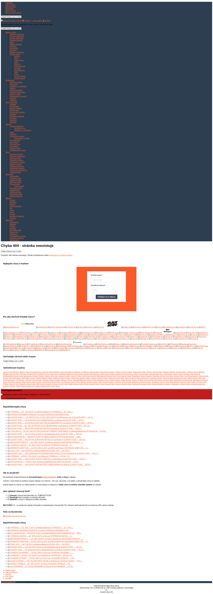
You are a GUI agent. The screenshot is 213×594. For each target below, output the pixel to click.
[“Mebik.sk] (198, 348)
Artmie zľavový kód (91, 384)
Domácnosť (14, 106)
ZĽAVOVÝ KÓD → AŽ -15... (80, 426)
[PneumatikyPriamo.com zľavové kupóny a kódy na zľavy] (101, 346)
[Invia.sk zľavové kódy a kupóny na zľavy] (193, 335)
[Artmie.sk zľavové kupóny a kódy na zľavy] (201, 337)
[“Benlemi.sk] (59, 348)
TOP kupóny (10, 5)
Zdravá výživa (15, 148)
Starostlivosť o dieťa (18, 150)
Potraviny (13, 234)
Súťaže (8, 574)
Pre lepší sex (15, 144)
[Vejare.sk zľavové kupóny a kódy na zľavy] (120, 335)
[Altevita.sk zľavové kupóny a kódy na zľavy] (108, 339)
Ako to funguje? (11, 572)
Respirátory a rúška (22, 138)
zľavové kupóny (157, 384)
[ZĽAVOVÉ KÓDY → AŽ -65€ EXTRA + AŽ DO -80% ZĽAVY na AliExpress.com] (39, 417)
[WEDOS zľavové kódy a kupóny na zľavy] (7, 335)
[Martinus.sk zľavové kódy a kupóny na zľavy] (171, 335)
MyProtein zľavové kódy (163, 380)
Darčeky (13, 202)
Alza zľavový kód (176, 376)
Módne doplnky (16, 44)
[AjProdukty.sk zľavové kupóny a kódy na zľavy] (156, 337)
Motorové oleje (15, 192)
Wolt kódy (20, 380)
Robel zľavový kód (33, 382)
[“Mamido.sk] (91, 348)
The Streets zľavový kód (69, 382)
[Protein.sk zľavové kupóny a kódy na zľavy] (130, 335)
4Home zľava (66, 380)
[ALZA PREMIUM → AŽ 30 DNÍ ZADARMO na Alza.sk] (29, 566)
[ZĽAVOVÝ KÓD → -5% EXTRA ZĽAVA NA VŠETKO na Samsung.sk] (35, 440)
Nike (16, 72)
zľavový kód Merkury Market (14, 372)
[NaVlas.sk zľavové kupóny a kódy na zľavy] (51, 346)
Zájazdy (13, 224)
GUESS (17, 64)
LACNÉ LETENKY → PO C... (71, 561)
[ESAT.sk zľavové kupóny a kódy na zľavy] (83, 335)
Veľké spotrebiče (16, 90)
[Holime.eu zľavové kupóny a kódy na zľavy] (132, 337)
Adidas (17, 56)
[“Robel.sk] (48, 348)
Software (13, 100)
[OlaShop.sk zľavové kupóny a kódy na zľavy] (8, 348)
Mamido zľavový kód (27, 384)
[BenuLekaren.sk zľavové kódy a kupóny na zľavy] (87, 333)
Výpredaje (9, 9)
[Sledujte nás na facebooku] (14, 516)
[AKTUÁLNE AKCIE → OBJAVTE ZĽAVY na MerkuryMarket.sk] (33, 437)
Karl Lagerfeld (19, 66)
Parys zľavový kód (107, 384)
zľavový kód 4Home (91, 374)
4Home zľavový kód (154, 372)
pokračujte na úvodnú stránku (60, 255)
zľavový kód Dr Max (132, 378)
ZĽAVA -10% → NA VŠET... (60, 451)
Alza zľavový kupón (62, 376)
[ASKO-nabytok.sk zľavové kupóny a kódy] (56, 327)
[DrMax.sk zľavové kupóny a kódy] (125, 327)
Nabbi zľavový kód (75, 384)
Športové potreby (16, 154)
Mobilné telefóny (16, 82)
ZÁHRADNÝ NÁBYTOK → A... (76, 448)
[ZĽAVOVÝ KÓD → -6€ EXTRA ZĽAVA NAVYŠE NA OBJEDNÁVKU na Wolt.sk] (39, 423)
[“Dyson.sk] (153, 348)
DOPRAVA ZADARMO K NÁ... (57, 415)
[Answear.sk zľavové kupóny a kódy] (181, 327)
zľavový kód (26, 386)
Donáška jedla (15, 230)
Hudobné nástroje (17, 216)
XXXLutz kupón (9, 380)
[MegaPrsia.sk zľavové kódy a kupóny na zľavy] (101, 333)
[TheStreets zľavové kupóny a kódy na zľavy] (41, 333)
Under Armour (19, 78)
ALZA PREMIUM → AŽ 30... (63, 566)
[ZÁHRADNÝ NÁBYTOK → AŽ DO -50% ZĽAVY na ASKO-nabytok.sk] (36, 448)
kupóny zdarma (9, 386)
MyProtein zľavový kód (173, 374)
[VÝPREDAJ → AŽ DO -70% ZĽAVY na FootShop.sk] (29, 555)
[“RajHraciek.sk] (118, 348)
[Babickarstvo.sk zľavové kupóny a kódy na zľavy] (71, 335)
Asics (16, 58)
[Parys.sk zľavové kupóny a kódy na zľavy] (80, 337)
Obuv (12, 42)
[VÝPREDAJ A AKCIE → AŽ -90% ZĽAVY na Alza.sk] (29, 445)
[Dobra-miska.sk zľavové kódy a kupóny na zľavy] (57, 335)
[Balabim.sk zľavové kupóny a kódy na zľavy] (69, 339)
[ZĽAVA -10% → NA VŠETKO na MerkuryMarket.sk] (28, 451)
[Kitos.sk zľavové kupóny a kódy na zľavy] (134, 339)
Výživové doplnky (17, 126)
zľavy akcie (55, 386)
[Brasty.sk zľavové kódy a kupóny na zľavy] (157, 333)
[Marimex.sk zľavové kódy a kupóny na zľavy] (113, 333)
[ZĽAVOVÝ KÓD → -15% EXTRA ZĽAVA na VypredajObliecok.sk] (34, 434)
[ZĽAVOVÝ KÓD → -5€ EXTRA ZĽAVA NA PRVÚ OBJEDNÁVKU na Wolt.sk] (38, 465)
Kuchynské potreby (17, 112)
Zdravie (8, 124)
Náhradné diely (16, 188)
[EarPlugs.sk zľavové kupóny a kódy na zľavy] (160, 346)
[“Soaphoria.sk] (143, 348)
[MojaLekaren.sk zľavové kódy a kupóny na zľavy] (145, 333)
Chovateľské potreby (18, 236)
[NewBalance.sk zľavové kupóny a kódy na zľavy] (38, 346)
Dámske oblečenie (17, 34)
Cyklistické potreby (17, 168)
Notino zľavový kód (46, 376)
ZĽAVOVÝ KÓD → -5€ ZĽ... (74, 420)
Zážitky (12, 200)
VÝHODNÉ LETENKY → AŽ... (63, 558)
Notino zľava (193, 372)
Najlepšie (9, 3)
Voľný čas (9, 220)
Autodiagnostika (16, 194)
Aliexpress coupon (30, 376)
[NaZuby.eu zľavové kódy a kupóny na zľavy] (203, 335)
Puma (16, 74)
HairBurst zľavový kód (160, 382)
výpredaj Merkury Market (70, 372)
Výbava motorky (16, 196)
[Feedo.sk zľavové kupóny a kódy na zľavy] (167, 337)
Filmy (12, 210)
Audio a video (15, 94)
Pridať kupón (10, 570)
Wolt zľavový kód (89, 376)
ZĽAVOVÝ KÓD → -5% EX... (75, 440)
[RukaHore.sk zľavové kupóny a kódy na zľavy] (144, 337)
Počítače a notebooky (18, 86)
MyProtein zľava (28, 378)
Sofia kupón (203, 376)
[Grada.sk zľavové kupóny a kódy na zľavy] (116, 346)
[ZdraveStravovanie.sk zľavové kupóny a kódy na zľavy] (53, 339)
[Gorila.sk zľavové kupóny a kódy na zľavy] (7, 339)
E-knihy (13, 218)
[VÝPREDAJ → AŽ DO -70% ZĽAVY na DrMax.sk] (28, 456)
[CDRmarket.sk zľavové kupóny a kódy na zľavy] (9, 344)
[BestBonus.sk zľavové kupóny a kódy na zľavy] (115, 344)
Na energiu (14, 142)
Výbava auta (15, 184)
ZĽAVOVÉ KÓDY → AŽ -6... (83, 417)
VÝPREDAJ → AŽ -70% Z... (63, 412)
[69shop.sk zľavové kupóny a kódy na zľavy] (89, 339)
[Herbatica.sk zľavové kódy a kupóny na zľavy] (32, 337)
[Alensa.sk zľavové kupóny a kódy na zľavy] (21, 344)
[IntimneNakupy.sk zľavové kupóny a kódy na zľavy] (64, 344)
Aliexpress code (180, 378)
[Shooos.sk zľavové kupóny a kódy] (74, 333)
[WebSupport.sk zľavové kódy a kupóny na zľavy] (167, 333)
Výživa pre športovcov (18, 170)
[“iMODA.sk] (39, 350)
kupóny (167, 384)
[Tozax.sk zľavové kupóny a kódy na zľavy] (126, 346)
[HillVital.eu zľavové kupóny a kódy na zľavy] (143, 339)
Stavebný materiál (17, 116)
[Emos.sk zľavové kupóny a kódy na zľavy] (135, 346)
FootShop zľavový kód (123, 374)
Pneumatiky (14, 176)
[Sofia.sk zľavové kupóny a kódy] (80, 327)
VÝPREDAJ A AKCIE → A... (62, 445)
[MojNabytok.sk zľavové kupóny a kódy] (27, 327)
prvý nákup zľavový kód (40, 386)
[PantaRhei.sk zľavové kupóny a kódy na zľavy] (179, 337)
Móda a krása (10, 32)
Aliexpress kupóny (107, 372)
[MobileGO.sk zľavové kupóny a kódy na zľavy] (70, 337)
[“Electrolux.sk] (28, 350)
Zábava (8, 198)
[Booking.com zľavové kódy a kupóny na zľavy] (141, 335)
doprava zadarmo (198, 384)
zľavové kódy (185, 384)
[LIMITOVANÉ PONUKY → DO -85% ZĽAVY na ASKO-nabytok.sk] (34, 442)
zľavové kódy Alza (156, 374)
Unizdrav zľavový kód (191, 374)
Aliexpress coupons (148, 378)
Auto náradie (19, 186)
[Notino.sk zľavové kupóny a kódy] (99, 327)
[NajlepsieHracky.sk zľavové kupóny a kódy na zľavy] (130, 344)
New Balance (19, 70)
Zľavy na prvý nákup (13, 13)
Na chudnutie (15, 140)
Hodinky (13, 98)
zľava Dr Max (76, 376)
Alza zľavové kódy (124, 376)
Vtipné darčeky (16, 206)
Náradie (13, 114)
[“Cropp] (6, 350)
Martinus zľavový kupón (141, 382)
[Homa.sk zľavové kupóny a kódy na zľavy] (170, 346)
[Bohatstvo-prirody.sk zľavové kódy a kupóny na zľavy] (21, 335)
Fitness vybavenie (17, 166)
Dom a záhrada (11, 102)
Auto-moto (9, 174)
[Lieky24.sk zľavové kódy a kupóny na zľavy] (202, 333)
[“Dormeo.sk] (175, 348)
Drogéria (13, 50)
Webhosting (14, 240)
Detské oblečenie (17, 38)
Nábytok (13, 104)
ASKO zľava (192, 378)
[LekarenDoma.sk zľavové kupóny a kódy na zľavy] (119, 337)
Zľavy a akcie (10, 11)
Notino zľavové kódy (165, 378)
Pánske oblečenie (17, 36)
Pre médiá (9, 576)
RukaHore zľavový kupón (142, 376)
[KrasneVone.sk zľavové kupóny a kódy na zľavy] (182, 339)
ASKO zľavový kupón (123, 372)
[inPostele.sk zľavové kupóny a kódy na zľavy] (89, 344)
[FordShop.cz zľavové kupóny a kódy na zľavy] (25, 346)
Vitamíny (13, 134)
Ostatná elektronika (17, 92)
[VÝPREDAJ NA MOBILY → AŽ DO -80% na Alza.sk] (29, 553)
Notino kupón (114, 380)
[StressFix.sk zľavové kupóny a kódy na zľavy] (169, 339)
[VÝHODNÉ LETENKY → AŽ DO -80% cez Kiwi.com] (29, 558)
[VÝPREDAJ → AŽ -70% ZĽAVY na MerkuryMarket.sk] (29, 412)
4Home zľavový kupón (51, 380)
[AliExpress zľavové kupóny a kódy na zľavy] (27, 333)
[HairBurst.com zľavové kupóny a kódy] (169, 327)
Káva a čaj (14, 232)
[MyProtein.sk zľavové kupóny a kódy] (137, 327)
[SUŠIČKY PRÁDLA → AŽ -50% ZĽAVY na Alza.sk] (28, 564)
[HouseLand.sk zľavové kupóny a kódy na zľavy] (77, 344)
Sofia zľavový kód (107, 374)
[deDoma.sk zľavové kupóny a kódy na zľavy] (190, 337)
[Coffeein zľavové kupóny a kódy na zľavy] (53, 333)
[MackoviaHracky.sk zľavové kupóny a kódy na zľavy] (187, 344)
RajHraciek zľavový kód (141, 384)
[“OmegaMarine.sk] (52, 350)
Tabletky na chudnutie (22, 130)
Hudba (12, 214)
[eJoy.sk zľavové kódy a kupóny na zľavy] (34, 335)
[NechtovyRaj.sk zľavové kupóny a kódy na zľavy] (19, 339)
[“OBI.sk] (100, 348)
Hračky (12, 204)
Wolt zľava (54, 374)
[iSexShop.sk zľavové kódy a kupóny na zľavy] (183, 335)
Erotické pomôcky (17, 238)
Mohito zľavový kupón (89, 382)
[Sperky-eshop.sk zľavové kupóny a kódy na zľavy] (107, 335)
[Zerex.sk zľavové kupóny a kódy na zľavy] (19, 348)
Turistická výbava (16, 160)
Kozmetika (14, 48)
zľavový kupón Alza (33, 372)
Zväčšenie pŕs (19, 128)
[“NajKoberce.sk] (187, 348)
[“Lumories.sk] (70, 348)
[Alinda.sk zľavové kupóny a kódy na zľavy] (79, 339)
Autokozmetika (15, 180)
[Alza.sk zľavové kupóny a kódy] (158, 327)
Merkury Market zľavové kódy (71, 374)
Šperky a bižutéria (17, 52)
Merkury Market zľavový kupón (175, 372)
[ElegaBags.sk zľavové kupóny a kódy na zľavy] (62, 346)
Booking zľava (103, 380)
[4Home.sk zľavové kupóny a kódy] (89, 327)
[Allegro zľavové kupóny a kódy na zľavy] (64, 333)
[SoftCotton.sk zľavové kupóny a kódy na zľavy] (91, 337)
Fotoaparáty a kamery (18, 96)
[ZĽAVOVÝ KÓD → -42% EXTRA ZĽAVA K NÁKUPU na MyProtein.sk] (36, 459)
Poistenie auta (15, 178)
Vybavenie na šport (17, 162)
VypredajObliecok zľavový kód (84, 380)
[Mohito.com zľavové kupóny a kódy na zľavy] (148, 327)
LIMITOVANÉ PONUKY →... (72, 442)
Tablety (12, 88)
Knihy (12, 212)
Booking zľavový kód (161, 376)
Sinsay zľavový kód (59, 384)
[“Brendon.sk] (130, 348)
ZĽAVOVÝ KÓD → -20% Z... (88, 453)
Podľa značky (15, 54)
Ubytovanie (14, 222)
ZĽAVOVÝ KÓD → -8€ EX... (71, 428)
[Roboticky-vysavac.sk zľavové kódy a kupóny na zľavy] (128, 333)
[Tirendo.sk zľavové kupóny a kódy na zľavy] (74, 346)
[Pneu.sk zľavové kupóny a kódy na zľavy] (99, 339)
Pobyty (12, 226)
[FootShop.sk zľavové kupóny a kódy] (42, 327)
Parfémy (13, 46)
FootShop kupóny (191, 376)
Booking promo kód (116, 378)
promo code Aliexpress (12, 378)
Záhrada (13, 122)
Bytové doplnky (16, 108)
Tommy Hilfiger (20, 76)
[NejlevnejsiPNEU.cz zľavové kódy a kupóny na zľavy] (157, 335)
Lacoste (17, 68)
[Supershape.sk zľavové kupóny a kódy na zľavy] (156, 339)
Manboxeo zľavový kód (183, 380)
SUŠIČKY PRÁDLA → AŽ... (60, 564)
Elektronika (9, 80)
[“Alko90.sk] (65, 350)
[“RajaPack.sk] (16, 350)
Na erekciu (14, 146)
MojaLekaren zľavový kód (180, 382)
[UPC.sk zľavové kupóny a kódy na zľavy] (191, 346)
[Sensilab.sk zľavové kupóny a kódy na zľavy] (181, 346)
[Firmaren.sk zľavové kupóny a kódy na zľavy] (58, 337)
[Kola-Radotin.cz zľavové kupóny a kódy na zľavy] (147, 346)
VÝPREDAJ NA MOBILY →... (61, 553)
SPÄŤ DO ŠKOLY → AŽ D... (68, 462)
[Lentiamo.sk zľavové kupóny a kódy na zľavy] (85, 346)
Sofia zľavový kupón (129, 380)
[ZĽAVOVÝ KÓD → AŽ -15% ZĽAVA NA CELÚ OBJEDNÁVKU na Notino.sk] (38, 426)
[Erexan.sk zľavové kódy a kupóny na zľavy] (8, 337)
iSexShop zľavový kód (51, 382)
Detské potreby (16, 164)
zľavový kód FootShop (51, 372)
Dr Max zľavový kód (145, 380)
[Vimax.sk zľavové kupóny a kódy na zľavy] (193, 339)
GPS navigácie (16, 182)
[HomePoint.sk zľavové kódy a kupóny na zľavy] (19, 337)
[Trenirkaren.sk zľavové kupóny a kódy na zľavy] (33, 344)
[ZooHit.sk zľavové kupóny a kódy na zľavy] (162, 344)
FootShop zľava (43, 374)
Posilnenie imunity (17, 136)
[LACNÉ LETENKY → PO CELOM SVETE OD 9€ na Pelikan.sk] (33, 561)
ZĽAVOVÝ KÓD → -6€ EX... (83, 423)
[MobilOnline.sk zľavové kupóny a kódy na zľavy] (102, 344)
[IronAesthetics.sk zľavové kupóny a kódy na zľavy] (10, 346)
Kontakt (8, 578)
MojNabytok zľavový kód (12, 376)
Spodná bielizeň (16, 40)
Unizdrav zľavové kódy (17, 382)
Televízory (14, 84)
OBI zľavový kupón (43, 384)
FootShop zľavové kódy (90, 372)
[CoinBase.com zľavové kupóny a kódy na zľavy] (105, 337)
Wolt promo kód (139, 372)
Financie (13, 118)
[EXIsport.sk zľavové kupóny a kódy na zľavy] (173, 344)
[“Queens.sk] (164, 348)
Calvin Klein (19, 60)
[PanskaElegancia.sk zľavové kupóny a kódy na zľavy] (149, 344)
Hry (11, 208)
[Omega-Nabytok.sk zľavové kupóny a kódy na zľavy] (35, 339)
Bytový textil (14, 110)
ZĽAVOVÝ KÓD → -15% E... (71, 434)
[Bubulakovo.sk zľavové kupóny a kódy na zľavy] (45, 337)
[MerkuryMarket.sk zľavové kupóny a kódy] (11, 327)
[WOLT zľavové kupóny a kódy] (202, 327)
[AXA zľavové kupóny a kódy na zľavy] (11, 333)
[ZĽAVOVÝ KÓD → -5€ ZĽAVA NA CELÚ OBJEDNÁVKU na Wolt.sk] (35, 420)
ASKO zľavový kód (140, 374)
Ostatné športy (15, 172)
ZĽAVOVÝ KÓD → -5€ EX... (81, 465)
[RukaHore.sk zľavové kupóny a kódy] (112, 327)
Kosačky (13, 120)
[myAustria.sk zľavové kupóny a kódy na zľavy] (94, 335)
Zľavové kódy (10, 7)
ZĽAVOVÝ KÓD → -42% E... (75, 459)
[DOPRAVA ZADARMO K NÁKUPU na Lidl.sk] (26, 415)
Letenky (13, 228)
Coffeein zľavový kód (123, 382)
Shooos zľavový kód (123, 384)
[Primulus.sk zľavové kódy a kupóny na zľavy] (43, 335)
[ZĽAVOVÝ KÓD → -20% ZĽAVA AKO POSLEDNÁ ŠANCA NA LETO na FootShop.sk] (42, 453)
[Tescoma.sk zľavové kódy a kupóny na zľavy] (191, 333)
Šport (7, 152)
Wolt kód (201, 378)
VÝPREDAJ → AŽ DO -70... (59, 456)
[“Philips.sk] (81, 348)
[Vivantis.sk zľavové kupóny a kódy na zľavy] (29, 348)
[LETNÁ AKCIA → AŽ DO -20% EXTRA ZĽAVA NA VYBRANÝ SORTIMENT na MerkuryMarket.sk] (47, 431)
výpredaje (175, 384)
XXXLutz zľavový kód (27, 374)
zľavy (18, 386)
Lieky (12, 132)
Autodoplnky (15, 190)
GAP (16, 62)
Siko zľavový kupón (106, 382)
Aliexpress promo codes (80, 378)
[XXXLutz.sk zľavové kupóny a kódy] (69, 327)
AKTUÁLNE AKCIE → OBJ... (70, 437)
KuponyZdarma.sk (8, 582)
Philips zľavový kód (198, 382)
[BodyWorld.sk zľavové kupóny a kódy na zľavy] (201, 346)
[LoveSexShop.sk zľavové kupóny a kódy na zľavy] (47, 344)
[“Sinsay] (108, 348)
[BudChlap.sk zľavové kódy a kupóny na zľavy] (179, 333)
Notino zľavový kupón (61, 378)
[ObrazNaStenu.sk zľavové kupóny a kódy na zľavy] (121, 339)
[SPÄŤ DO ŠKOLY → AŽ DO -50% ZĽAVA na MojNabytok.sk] (32, 462)
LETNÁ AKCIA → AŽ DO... (96, 431)
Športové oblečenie (17, 156)
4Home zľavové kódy (99, 378)
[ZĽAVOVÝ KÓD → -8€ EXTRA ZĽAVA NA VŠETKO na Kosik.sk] (34, 428)
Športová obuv (15, 158)
